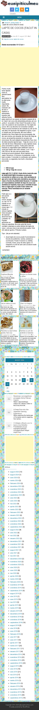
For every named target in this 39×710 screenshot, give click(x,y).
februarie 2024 (15, 483)
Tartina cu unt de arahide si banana (26, 332)
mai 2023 (13, 504)
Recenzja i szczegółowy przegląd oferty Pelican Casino (23, 398)
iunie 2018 (14, 631)
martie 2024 (14, 480)
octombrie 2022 (15, 524)
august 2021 (14, 550)
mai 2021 (13, 556)
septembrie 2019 (16, 591)
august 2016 (14, 666)
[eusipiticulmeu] (19, 6)
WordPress (26, 707)
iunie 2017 (14, 640)
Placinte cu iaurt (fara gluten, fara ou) (9, 332)
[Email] (27, 9)
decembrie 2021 (16, 541)
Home (6, 23)
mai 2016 (13, 675)
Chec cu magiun (26, 303)
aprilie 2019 (14, 605)
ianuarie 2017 (15, 651)
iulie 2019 (13, 596)
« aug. (8, 391)
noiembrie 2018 (15, 617)
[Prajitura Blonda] (7, 272)
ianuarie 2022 (15, 538)
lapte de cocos (19, 39)
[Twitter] (17, 9)
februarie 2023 (15, 512)
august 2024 (14, 475)
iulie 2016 (13, 669)
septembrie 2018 (16, 622)
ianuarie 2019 (15, 611)
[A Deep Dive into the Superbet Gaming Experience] (9, 415)
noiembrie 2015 (15, 692)
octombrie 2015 (15, 695)
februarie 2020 (15, 582)
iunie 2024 (14, 478)
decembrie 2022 (16, 518)
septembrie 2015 (16, 698)
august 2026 (14, 472)
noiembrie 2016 (15, 657)
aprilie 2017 (14, 643)
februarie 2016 (15, 683)
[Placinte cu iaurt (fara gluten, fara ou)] (7, 329)
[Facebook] (12, 9)
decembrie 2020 (16, 559)
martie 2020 (14, 579)
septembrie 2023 (16, 495)
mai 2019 (13, 602)
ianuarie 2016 (15, 686)
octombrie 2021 (15, 547)
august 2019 (14, 593)
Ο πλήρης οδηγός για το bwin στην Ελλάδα (23, 424)
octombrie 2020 (15, 565)
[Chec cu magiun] (26, 301)
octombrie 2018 (15, 620)
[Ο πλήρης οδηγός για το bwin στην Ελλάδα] (9, 428)
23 (31, 380)
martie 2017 (14, 646)
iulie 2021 (13, 553)
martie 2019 (14, 608)
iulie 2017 (13, 637)
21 (24, 380)
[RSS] (22, 9)
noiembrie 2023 (15, 489)
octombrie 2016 (15, 660)
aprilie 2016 (14, 678)
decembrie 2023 (16, 486)
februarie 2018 (15, 634)
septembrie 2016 (16, 663)
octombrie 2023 (15, 492)
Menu (19, 17)
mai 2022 (13, 536)
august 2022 (14, 530)
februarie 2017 (15, 649)
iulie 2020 (13, 567)
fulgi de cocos (8, 39)
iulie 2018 (13, 628)
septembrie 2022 (16, 527)
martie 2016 (14, 680)
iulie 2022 (13, 533)
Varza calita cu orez (8, 303)
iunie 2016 (14, 672)
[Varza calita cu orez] (7, 301)
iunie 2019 (14, 599)
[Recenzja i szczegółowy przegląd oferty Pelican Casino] (9, 401)
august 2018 (14, 625)
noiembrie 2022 (15, 521)
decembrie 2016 (16, 654)
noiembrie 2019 (15, 585)
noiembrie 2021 (15, 544)
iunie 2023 (14, 501)
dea (14, 36)
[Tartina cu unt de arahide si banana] (26, 329)
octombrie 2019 (15, 588)
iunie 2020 (14, 570)
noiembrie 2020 (15, 562)
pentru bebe (15, 23)
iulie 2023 (13, 498)
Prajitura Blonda (7, 274)
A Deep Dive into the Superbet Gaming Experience (21, 412)
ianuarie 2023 (15, 515)
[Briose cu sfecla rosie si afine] (26, 272)
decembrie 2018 (16, 614)
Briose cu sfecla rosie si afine (28, 275)
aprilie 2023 (14, 507)
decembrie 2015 (16, 689)
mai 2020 (13, 573)
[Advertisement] (19, 66)
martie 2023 (14, 509)
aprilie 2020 (14, 576)
